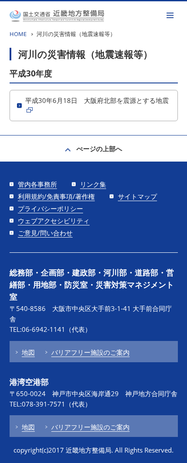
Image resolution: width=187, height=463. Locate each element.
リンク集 (93, 184)
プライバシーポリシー (50, 208)
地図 (28, 352)
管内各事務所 (37, 184)
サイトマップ (137, 196)
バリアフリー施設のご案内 (90, 352)
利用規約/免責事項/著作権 (56, 196)
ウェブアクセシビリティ (54, 220)
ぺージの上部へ (99, 148)
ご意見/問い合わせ (45, 232)
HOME (18, 34)
